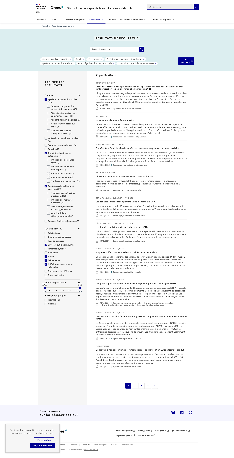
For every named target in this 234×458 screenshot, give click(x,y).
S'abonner (73, 445)
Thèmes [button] (49, 95)
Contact (62, 445)
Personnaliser (44, 440)
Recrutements (127, 445)
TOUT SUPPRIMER (185, 60)
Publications (94, 19)
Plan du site (86, 445)
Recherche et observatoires (132, 19)
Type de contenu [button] (53, 228)
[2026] (80, 288)
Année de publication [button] (56, 282)
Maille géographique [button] (55, 295)
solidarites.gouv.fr (124, 430)
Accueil (45, 26)
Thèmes (54, 19)
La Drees (40, 19)
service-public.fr (145, 435)
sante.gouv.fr (144, 430)
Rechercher (196, 7)
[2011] (44, 288)
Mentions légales (100, 445)
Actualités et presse (162, 19)
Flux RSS (114, 445)
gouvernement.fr (179, 430)
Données (112, 19)
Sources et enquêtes (75, 19)
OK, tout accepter (42, 445)
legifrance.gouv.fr (124, 435)
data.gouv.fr (160, 430)
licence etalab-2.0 (91, 450)
